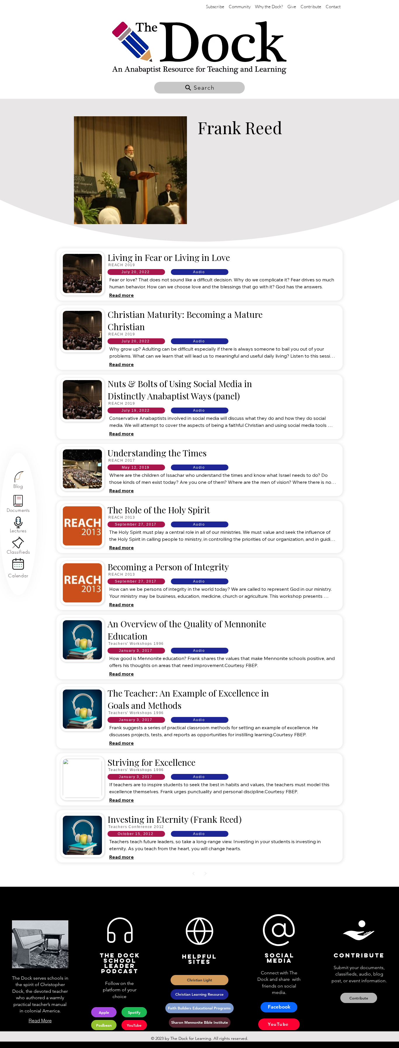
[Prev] (194, 873)
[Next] (205, 873)
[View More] (199, 273)
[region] (18, 480)
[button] (199, 87)
